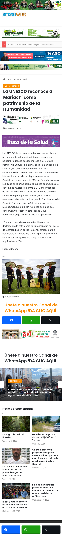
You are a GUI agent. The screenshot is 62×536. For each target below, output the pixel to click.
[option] (31, 384)
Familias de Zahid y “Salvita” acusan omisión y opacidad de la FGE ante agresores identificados (30, 392)
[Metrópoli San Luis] (14, 14)
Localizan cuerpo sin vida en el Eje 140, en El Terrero (44, 437)
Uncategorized (20, 79)
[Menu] (3, 22)
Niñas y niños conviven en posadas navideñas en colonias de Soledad (15, 504)
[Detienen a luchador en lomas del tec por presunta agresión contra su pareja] (16, 456)
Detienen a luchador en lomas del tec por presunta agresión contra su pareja (15, 471)
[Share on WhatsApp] (31, 320)
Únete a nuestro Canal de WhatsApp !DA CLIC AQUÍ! (31, 307)
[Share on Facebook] (11, 320)
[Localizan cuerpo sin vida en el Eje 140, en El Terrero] (46, 424)
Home (8, 79)
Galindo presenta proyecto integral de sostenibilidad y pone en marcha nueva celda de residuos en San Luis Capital (45, 457)
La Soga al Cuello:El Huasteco (13, 436)
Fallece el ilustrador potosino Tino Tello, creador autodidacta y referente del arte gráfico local (45, 490)
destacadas (15, 381)
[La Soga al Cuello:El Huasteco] (16, 424)
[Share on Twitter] (50, 320)
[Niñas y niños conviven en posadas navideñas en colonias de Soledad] (16, 491)
